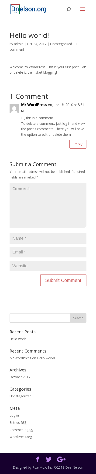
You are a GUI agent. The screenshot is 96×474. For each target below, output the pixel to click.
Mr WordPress (34, 104)
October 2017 (20, 377)
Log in (14, 415)
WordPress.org (21, 437)
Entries (18, 422)
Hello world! (18, 339)
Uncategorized (61, 44)
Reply (77, 144)
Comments (21, 430)
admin (18, 44)
